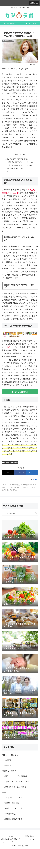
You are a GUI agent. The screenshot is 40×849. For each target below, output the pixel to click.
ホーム (10, 836)
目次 (17, 154)
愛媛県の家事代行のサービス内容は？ (21, 165)
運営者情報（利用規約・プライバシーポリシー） (10, 840)
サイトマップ (29, 839)
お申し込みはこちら (21, 392)
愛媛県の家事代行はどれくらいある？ (21, 162)
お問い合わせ (29, 836)
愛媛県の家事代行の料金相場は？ (18, 159)
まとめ (8, 171)
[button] (36, 513)
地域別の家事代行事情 (11, 462)
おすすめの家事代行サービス (16, 168)
